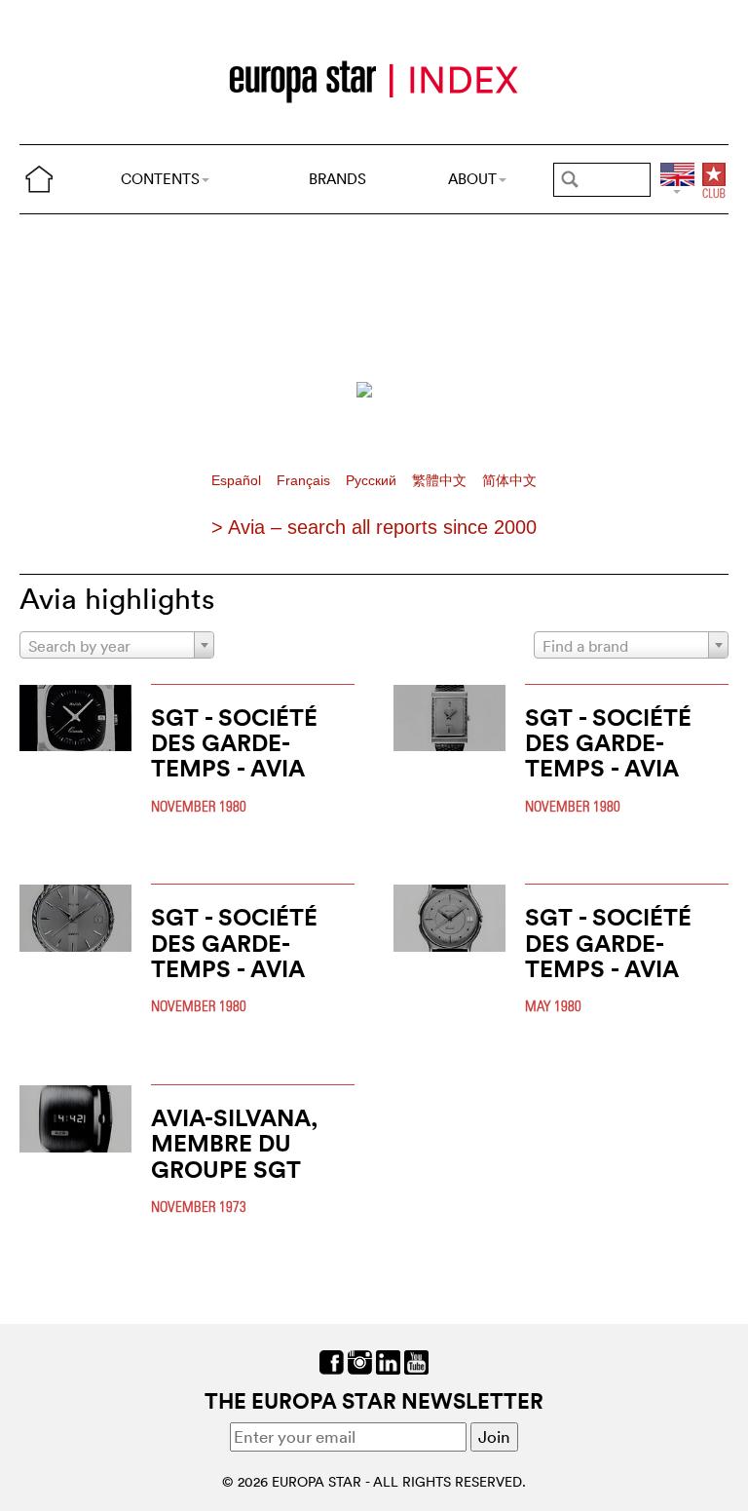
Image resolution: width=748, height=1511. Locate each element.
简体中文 (509, 480)
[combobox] (116, 645)
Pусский (373, 480)
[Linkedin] (388, 1359)
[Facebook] (331, 1359)
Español (238, 480)
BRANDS (337, 179)
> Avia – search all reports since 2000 (374, 527)
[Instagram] (360, 1359)
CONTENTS (160, 179)
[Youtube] (416, 1359)
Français (305, 480)
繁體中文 (441, 480)
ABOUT (472, 179)
